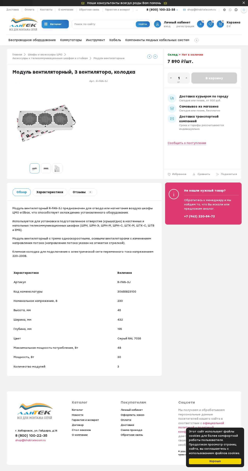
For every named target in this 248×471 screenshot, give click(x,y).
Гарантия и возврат (117, 9)
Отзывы (82, 192)
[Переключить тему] (244, 10)
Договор (78, 425)
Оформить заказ (132, 414)
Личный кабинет (132, 409)
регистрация (185, 26)
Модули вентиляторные (109, 58)
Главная (17, 54)
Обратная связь (89, 9)
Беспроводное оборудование (32, 40)
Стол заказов (81, 430)
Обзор (21, 192)
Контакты (46, 9)
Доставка (12, 9)
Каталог (56, 24)
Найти (143, 24)
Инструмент (95, 40)
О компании (65, 9)
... (137, 9)
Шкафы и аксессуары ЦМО (45, 54)
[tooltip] (149, 56)
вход (167, 26)
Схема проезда (131, 430)
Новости (77, 414)
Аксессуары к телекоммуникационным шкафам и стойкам (50, 58)
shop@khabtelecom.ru (201, 9)
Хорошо (215, 461)
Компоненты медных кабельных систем (157, 40)
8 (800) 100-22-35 (160, 9)
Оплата (29, 9)
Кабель (115, 40)
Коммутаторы (71, 40)
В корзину (214, 78)
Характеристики (49, 192)
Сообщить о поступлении (187, 143)
